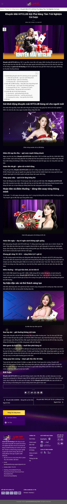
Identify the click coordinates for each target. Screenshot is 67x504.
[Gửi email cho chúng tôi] (61, 439)
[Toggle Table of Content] (36, 73)
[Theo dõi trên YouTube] (61, 443)
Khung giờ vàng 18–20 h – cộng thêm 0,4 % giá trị (20, 87)
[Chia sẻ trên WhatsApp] (25, 392)
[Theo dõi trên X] (58, 439)
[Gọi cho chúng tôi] (58, 443)
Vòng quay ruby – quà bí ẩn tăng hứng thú (18, 81)
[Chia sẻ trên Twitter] (31, 392)
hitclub (26, 492)
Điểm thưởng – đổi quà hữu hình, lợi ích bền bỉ (19, 89)
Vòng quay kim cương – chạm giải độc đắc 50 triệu (20, 97)
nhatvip (31, 492)
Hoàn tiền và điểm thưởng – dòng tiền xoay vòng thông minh (21, 83)
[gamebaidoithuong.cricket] (33, 4)
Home (2, 9)
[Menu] (2, 4)
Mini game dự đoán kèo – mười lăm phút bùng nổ (20, 95)
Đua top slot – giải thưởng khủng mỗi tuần (18, 93)
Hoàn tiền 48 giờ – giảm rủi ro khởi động (18, 79)
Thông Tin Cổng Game (12, 9)
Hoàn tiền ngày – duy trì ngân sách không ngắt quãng (21, 85)
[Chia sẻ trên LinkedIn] (41, 392)
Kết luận (7, 99)
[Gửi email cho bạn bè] (35, 392)
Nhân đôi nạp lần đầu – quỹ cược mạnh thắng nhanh (21, 77)
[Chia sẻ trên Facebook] (28, 392)
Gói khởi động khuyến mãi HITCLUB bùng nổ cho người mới (21, 76)
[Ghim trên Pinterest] (38, 392)
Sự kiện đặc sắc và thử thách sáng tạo (15, 91)
